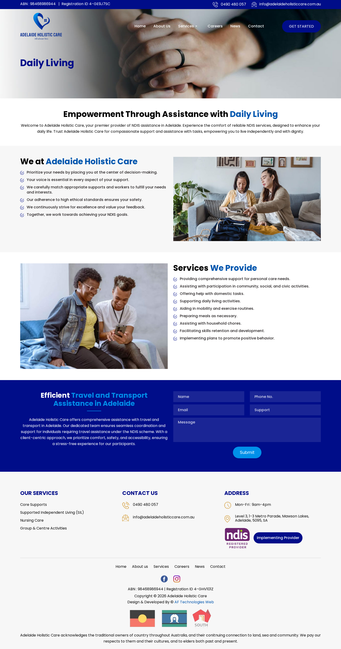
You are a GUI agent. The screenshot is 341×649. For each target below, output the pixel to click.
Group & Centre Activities (43, 528)
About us (140, 566)
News (235, 26)
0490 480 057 (233, 4)
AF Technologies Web (194, 602)
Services (186, 26)
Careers (215, 26)
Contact (256, 26)
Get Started (301, 26)
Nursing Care (32, 520)
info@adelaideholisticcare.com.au (290, 4)
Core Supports (33, 504)
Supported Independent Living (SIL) (52, 512)
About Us (161, 26)
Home (140, 26)
